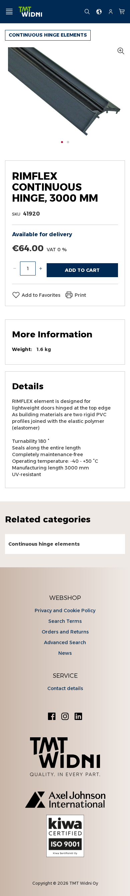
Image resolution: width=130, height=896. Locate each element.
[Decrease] (14, 268)
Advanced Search (65, 642)
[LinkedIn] (78, 717)
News (65, 653)
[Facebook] (51, 717)
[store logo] (49, 12)
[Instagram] (65, 717)
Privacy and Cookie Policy (65, 611)
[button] (62, 142)
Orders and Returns (65, 632)
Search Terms (65, 621)
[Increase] (40, 268)
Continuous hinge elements (48, 35)
